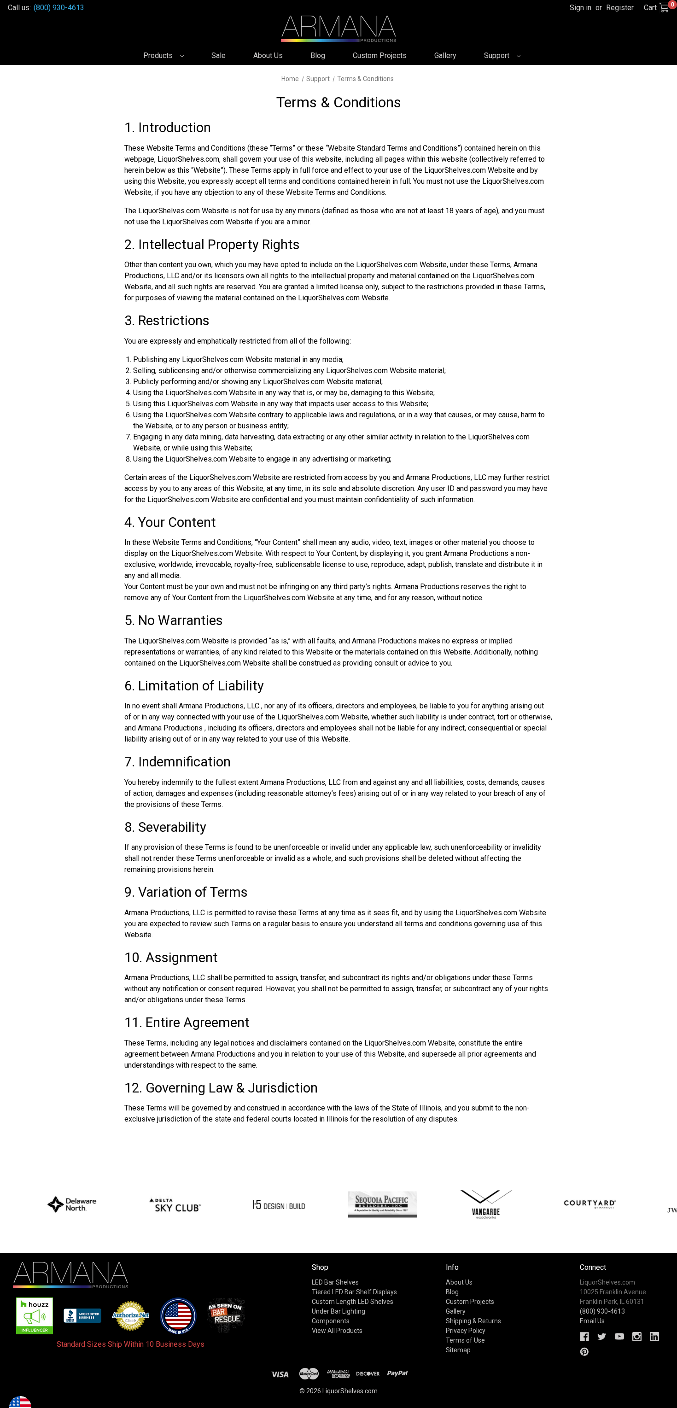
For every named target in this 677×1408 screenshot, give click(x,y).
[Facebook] (584, 1336)
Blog (317, 55)
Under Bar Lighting (338, 1311)
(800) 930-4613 (59, 7)
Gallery (445, 55)
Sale (218, 55)
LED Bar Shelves (335, 1282)
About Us (268, 55)
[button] (35, 1315)
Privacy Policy (465, 1330)
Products (159, 55)
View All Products (337, 1330)
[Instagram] (637, 1336)
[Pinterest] (584, 1351)
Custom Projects (380, 55)
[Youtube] (619, 1336)
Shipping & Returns (473, 1321)
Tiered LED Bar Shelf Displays (354, 1292)
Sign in (580, 7)
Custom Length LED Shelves (352, 1301)
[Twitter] (602, 1336)
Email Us (592, 1321)
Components (331, 1321)
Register (620, 7)
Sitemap (458, 1350)
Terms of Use (465, 1340)
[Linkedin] (654, 1336)
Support (497, 55)
